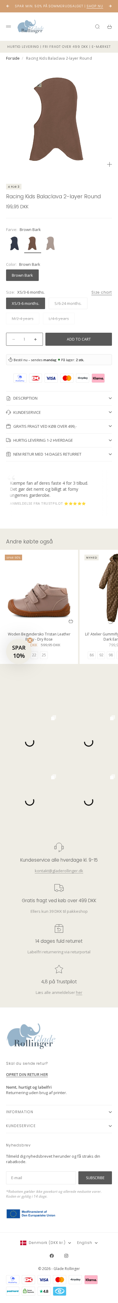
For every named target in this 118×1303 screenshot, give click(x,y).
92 (101, 655)
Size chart (101, 292)
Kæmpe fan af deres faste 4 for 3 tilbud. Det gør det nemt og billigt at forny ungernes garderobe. (43, 489)
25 (44, 655)
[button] (18, 651)
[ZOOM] (109, 164)
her (79, 992)
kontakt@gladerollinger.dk (59, 870)
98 (111, 655)
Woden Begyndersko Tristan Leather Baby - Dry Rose (39, 637)
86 (92, 655)
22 (34, 655)
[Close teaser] (30, 640)
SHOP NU (95, 6)
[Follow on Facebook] (51, 1255)
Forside (13, 58)
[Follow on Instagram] (66, 1255)
